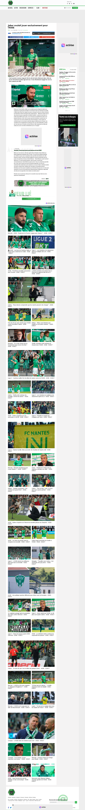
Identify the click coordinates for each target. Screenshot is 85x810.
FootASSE (23, 802)
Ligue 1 (24, 800)
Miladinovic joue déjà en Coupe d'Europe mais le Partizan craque (67, 89)
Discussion (22, 8)
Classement (14, 797)
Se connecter (67, 8)
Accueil (10, 8)
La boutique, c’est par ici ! (68, 125)
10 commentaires (25, 30)
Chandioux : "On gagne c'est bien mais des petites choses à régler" (67, 72)
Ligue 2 (27, 800)
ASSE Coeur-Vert (37, 800)
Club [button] (38, 8)
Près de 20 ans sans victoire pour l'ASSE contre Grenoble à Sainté (66, 102)
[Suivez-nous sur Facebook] (8, 808)
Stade (31, 799)
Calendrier (18, 797)
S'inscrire (75, 7)
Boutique (45, 8)
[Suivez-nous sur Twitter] (11, 808)
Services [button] (31, 8)
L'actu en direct (73, 69)
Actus (16, 8)
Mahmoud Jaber (26, 195)
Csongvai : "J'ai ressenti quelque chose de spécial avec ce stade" (67, 106)
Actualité (9, 797)
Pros (9, 30)
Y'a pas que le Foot (11, 800)
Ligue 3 (37, 799)
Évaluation (26, 797)
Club (28, 799)
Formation (12, 799)
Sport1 (47, 178)
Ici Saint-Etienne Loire (16, 802)
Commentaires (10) (31, 199)
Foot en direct (33, 802)
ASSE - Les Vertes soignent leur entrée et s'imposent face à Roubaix (66, 81)
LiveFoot (26, 802)
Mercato (33, 799)
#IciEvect (30, 797)
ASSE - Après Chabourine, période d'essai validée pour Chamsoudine (67, 93)
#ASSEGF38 (67, 78)
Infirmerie (15, 799)
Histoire (16, 800)
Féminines (64, 74)
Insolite (40, 799)
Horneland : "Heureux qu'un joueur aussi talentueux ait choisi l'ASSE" (28, 150)
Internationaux (20, 799)
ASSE (30, 802)
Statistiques (64, 103)
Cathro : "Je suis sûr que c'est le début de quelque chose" (67, 98)
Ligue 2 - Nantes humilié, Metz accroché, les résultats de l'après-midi (67, 85)
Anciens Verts (31, 800)
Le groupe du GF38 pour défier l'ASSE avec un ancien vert (67, 77)
